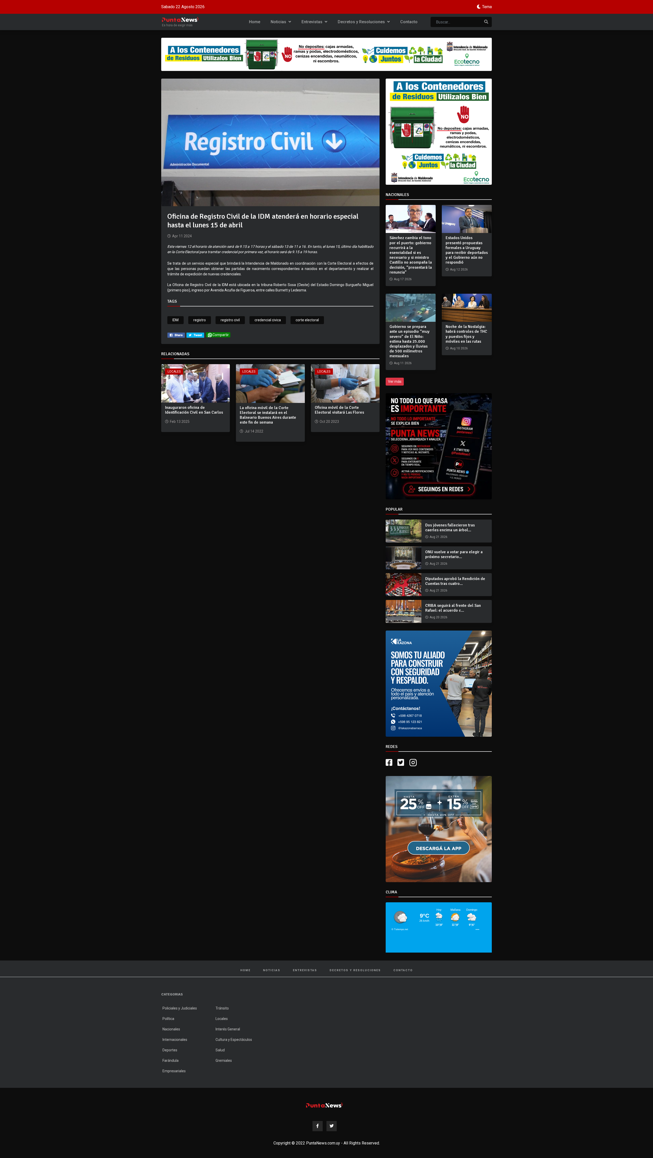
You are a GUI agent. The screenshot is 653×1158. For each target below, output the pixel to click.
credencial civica (268, 320)
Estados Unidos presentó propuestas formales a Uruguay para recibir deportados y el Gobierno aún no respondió (467, 250)
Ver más (394, 381)
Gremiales (224, 1081)
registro (199, 320)
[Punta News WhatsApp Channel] (439, 446)
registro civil (230, 320)
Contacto (409, 21)
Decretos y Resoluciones (362, 21)
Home (254, 21)
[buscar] (486, 22)
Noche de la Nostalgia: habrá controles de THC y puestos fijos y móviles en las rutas (466, 334)
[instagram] (413, 783)
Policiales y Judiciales (179, 1029)
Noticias (279, 21)
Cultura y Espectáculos (234, 1060)
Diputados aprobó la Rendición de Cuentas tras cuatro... (455, 581)
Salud (220, 1070)
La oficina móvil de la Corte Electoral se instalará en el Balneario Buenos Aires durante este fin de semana (268, 415)
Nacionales (171, 1050)
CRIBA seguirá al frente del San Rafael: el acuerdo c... (453, 608)
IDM (175, 320)
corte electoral (307, 320)
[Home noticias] (324, 1125)
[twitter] (195, 335)
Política (168, 1039)
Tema (487, 6)
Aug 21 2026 (438, 537)
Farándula (170, 1081)
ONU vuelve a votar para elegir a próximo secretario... (454, 554)
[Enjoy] (439, 849)
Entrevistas (312, 21)
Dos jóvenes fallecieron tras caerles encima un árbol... (450, 528)
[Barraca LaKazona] (439, 694)
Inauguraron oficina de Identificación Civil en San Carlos (194, 410)
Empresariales (174, 1091)
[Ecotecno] (326, 54)
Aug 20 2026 (438, 617)
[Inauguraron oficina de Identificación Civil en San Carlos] (195, 383)
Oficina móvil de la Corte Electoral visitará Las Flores (339, 410)
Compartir (220, 335)
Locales (174, 371)
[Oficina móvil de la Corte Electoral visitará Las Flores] (345, 383)
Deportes (169, 1070)
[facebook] (176, 335)
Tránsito (222, 1029)
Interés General (228, 1050)
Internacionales (174, 1060)
